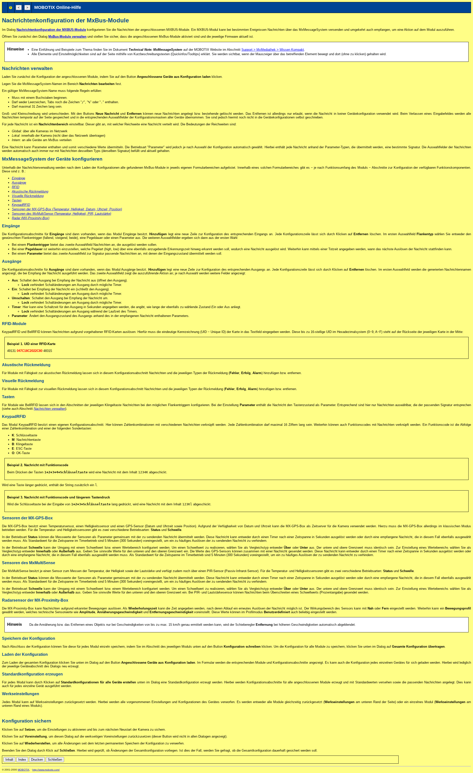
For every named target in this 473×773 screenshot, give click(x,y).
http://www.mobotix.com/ (46, 769)
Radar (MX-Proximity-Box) (30, 218)
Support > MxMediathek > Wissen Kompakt (272, 49)
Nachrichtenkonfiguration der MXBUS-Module (51, 30)
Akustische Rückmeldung (30, 191)
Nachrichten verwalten (49, 409)
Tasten (16, 200)
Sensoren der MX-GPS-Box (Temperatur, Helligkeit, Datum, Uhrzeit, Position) (67, 209)
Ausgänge (19, 182)
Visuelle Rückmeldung (28, 196)
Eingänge (18, 178)
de (401, 759)
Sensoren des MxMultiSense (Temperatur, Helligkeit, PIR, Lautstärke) (61, 213)
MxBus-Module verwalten (67, 36)
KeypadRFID (21, 205)
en (407, 759)
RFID (15, 187)
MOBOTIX (23, 769)
